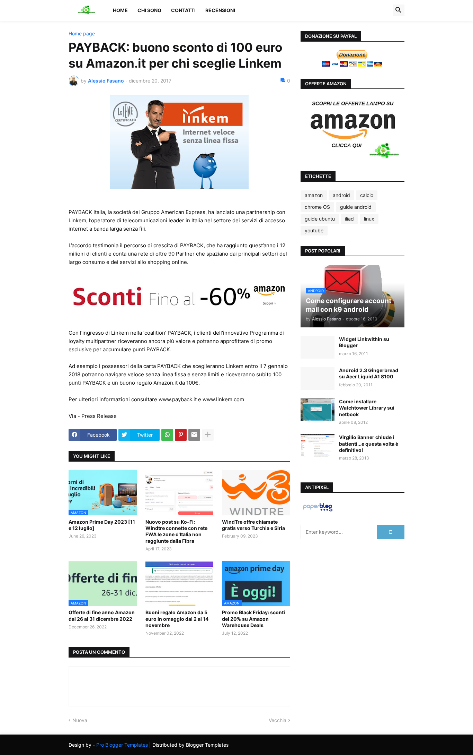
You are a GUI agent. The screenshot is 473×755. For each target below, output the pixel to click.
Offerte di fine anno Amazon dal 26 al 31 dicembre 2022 (102, 615)
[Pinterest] (181, 435)
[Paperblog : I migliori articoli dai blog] (318, 511)
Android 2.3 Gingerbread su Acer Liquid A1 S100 (368, 373)
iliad (349, 219)
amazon (314, 195)
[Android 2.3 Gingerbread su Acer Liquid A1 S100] (317, 378)
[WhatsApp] (167, 435)
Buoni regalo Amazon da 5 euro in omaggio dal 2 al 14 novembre (176, 618)
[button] (398, 10)
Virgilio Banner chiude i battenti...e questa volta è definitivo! (368, 443)
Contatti (183, 10)
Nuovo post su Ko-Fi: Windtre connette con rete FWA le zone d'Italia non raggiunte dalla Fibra (176, 531)
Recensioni (220, 10)
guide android (356, 207)
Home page (82, 33)
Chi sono (149, 10)
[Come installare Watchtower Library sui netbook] (317, 409)
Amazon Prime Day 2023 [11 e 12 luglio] (102, 525)
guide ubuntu (320, 219)
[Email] (194, 435)
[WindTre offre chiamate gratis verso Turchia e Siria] (256, 492)
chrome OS (317, 207)
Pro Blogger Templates (122, 745)
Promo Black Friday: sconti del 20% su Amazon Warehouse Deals (253, 618)
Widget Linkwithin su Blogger (364, 342)
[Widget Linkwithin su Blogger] (317, 347)
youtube (314, 230)
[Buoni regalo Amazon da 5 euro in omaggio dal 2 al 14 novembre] (179, 583)
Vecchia (277, 720)
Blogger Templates (207, 745)
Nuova (79, 720)
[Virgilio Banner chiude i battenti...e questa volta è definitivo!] (317, 445)
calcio (366, 195)
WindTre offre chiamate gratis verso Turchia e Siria (253, 525)
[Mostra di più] (208, 435)
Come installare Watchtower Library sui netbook (366, 407)
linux (369, 219)
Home (120, 10)
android (341, 195)
